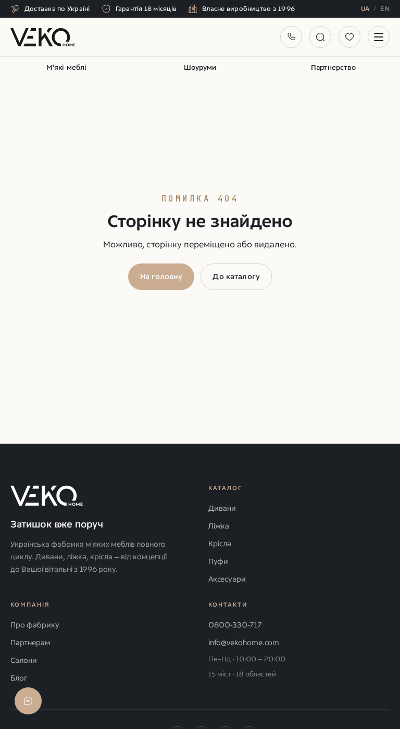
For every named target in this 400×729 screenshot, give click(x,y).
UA (365, 8)
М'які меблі (66, 67)
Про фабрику (34, 625)
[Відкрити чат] (28, 700)
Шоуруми (200, 67)
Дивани (222, 508)
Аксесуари (227, 579)
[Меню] (379, 37)
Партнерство (333, 67)
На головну (161, 276)
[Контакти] (291, 37)
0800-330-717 (235, 625)
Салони (23, 660)
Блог (18, 678)
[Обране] (349, 37)
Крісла (219, 543)
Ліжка (218, 526)
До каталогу (236, 276)
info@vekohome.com (243, 642)
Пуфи (218, 561)
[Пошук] (320, 37)
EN (385, 8)
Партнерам (30, 642)
